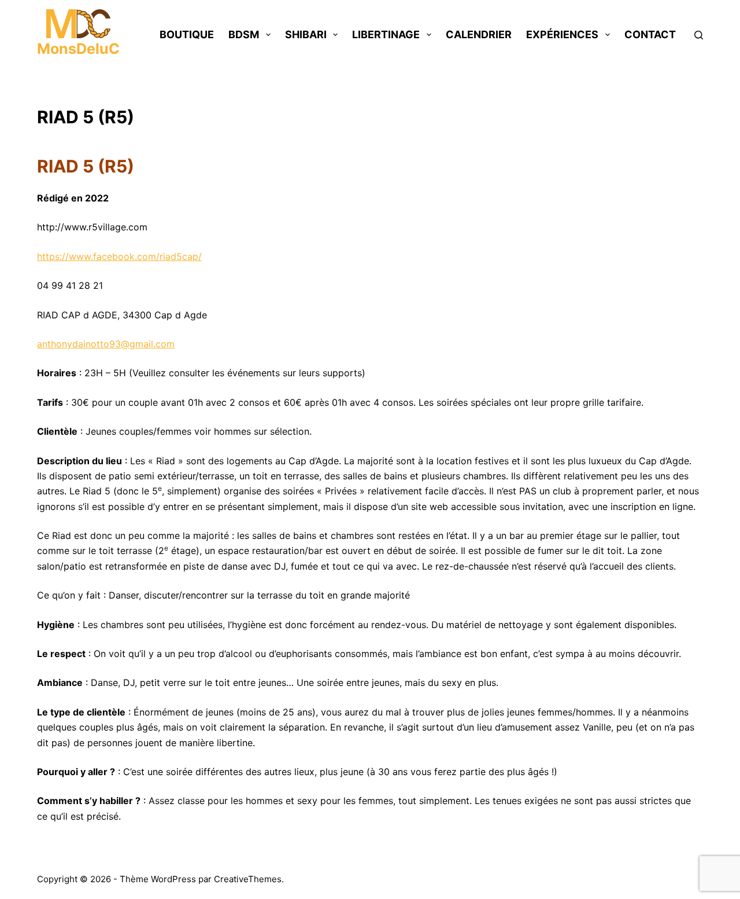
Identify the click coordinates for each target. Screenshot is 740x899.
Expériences (562, 34)
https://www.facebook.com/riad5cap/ (119, 256)
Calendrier (479, 34)
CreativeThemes (248, 879)
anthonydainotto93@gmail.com (106, 344)
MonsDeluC (78, 48)
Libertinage (386, 34)
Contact (650, 34)
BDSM (243, 34)
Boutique (187, 34)
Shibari (306, 34)
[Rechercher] (698, 35)
